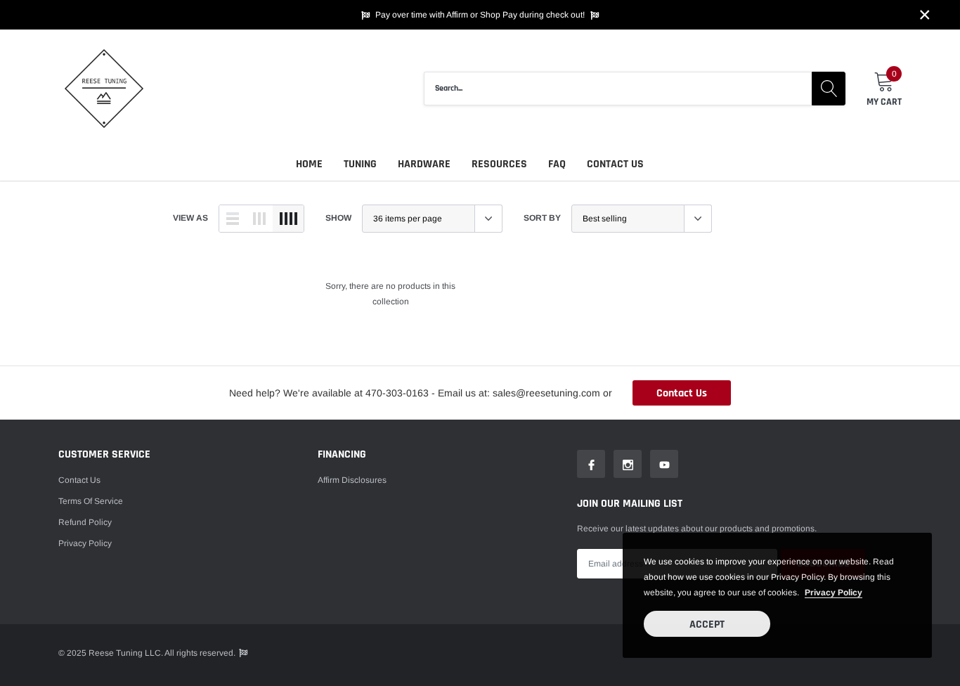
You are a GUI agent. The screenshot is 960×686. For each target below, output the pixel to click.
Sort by (542, 218)
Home (309, 164)
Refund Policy (85, 522)
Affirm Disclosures (352, 480)
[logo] (104, 88)
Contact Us (615, 164)
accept (707, 624)
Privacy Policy (85, 543)
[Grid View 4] (288, 218)
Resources (499, 164)
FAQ (557, 164)
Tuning (360, 164)
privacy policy (833, 592)
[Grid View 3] (259, 218)
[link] (591, 464)
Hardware (424, 164)
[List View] (232, 218)
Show (338, 218)
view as (190, 218)
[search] (828, 88)
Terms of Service (90, 501)
